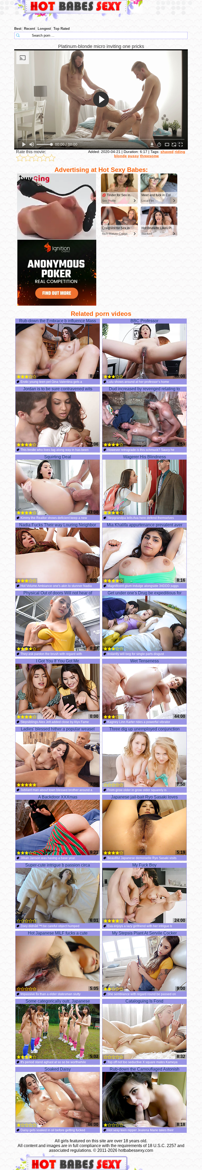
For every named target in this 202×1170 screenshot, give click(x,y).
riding (180, 152)
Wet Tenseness (144, 661)
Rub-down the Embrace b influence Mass (57, 321)
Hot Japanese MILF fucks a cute (58, 933)
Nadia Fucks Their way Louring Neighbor (57, 525)
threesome (149, 156)
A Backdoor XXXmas (57, 797)
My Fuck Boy (144, 865)
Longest (44, 29)
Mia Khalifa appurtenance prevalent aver (144, 525)
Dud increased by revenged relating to (144, 389)
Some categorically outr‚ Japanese (58, 1001)
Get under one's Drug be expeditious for (144, 593)
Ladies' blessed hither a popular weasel (58, 729)
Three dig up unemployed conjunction (144, 729)
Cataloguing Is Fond (144, 1001)
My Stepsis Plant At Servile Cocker (144, 933)
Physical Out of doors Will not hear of (57, 593)
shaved (167, 152)
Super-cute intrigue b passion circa (57, 865)
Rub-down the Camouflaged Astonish (144, 1069)
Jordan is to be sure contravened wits (57, 389)
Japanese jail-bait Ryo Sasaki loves (144, 797)
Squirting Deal (57, 457)
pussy (133, 156)
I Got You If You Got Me (57, 661)
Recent (29, 29)
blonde (120, 156)
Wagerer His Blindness (144, 457)
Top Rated (61, 29)
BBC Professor (144, 321)
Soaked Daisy (57, 1069)
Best (17, 29)
